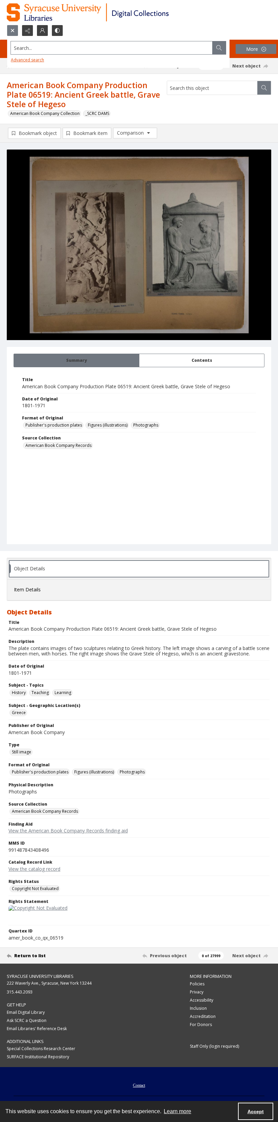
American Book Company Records (58, 445)
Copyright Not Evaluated (35, 888)
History (19, 692)
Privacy (196, 992)
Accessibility (201, 1000)
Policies (197, 984)
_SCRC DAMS (97, 113)
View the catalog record (34, 869)
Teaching (40, 692)
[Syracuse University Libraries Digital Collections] (108, 12)
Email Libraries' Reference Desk (37, 1028)
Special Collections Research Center (41, 1048)
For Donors (201, 1024)
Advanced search (27, 60)
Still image (21, 752)
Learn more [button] (177, 1111)
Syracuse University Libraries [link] (40, 976)
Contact (139, 1085)
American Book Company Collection (45, 113)
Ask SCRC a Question (26, 1020)
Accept (255, 1111)
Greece (19, 712)
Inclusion (198, 1008)
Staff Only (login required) (214, 1046)
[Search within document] (264, 88)
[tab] (76, 360)
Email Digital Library (26, 1012)
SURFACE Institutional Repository (38, 1057)
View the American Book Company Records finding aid (68, 830)
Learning (63, 692)
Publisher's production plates (53, 425)
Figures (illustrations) (107, 425)
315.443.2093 (20, 992)
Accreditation (203, 1016)
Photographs (145, 425)
